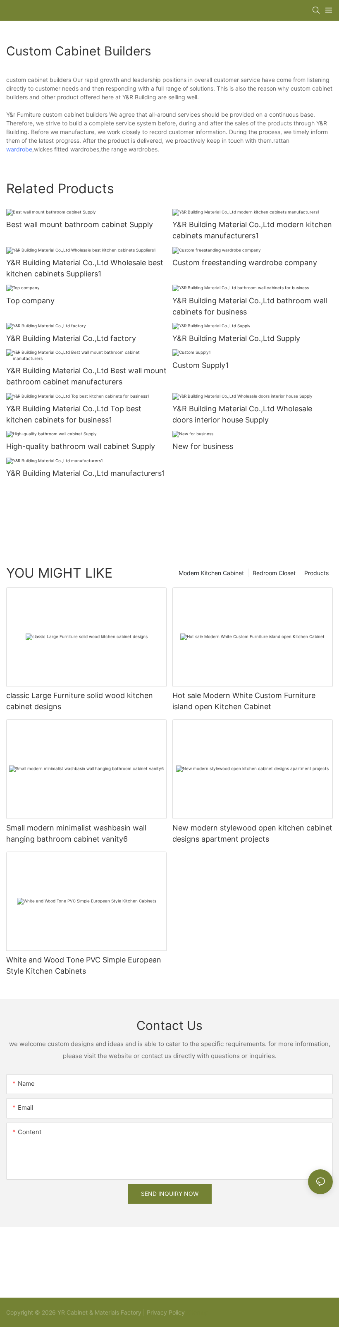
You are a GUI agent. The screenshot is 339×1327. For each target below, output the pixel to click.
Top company (30, 300)
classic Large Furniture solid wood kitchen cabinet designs (79, 701)
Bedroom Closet (274, 572)
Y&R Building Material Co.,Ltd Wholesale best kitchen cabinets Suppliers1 (84, 268)
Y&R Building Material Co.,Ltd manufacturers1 (85, 473)
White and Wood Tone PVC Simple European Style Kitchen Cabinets (83, 965)
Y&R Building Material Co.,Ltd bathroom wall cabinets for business (249, 306)
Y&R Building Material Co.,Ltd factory (71, 338)
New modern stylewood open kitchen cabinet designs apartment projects (252, 833)
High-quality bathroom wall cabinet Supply (80, 446)
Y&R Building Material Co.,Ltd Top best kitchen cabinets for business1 (73, 414)
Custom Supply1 (200, 365)
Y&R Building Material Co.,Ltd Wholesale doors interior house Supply (242, 414)
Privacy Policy (166, 1312)
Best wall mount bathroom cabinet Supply (79, 224)
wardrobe (19, 149)
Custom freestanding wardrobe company (244, 262)
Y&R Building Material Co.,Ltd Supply (236, 338)
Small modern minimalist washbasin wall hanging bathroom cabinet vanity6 (76, 833)
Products (316, 572)
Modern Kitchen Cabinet (211, 572)
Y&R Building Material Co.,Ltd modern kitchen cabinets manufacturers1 (252, 230)
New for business (202, 446)
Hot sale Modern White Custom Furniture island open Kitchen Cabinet (243, 701)
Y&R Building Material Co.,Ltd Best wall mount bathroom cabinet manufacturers (86, 376)
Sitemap (197, 1312)
